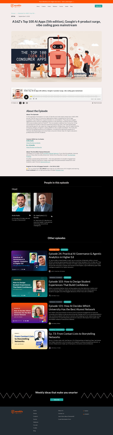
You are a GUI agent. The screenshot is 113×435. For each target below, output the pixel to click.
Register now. (60, 170)
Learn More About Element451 (66, 416)
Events (49, 6)
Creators (44, 6)
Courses (61, 6)
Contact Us (61, 413)
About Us (60, 410)
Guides (66, 6)
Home (34, 410)
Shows (38, 6)
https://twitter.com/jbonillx (34, 147)
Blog (71, 6)
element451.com (45, 162)
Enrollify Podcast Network (51, 153)
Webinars (55, 6)
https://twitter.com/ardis (33, 143)
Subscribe (98, 6)
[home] (16, 6)
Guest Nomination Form (64, 419)
